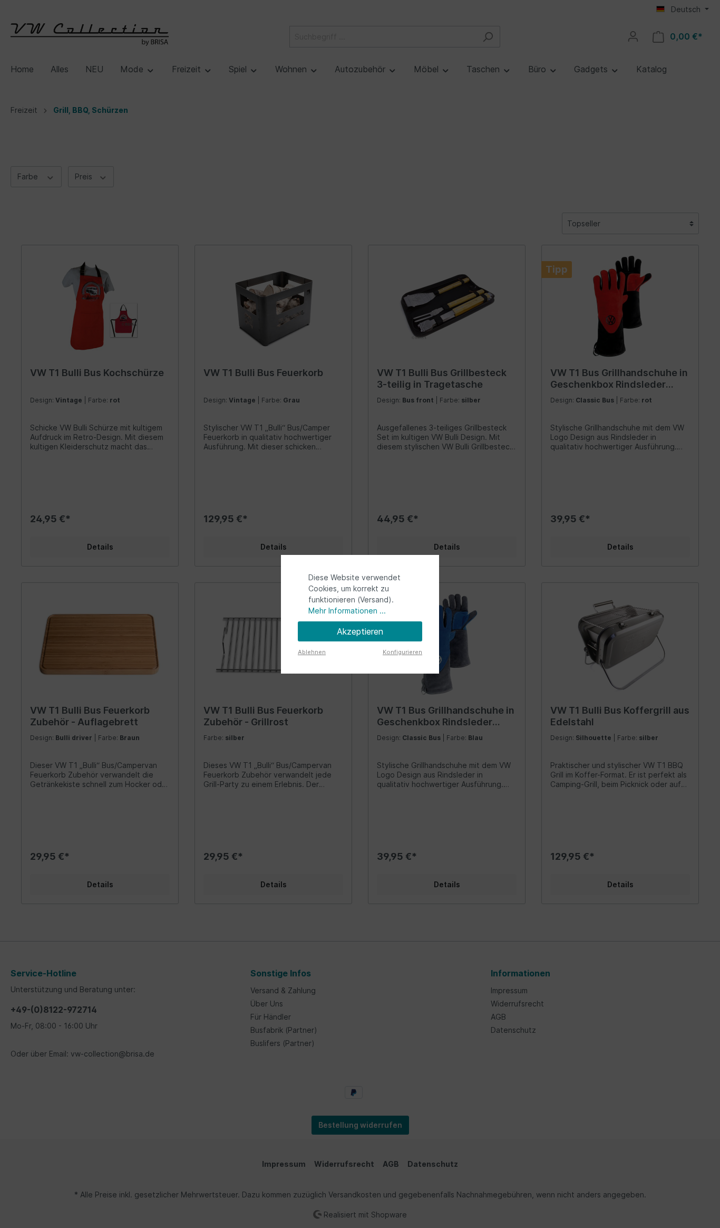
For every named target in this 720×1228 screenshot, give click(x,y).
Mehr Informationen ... (347, 610)
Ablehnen (312, 652)
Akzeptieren (360, 631)
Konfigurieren (402, 652)
